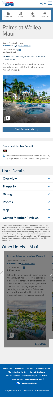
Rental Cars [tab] (45, 16)
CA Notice (43, 376)
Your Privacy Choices (29, 383)
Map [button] (6, 210)
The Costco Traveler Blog (18, 372)
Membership (19, 368)
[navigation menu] (50, 3)
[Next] (51, 273)
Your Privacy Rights (29, 376)
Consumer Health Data (33, 379)
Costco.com (7, 368)
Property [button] (9, 186)
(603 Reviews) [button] (24, 45)
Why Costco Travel (43, 368)
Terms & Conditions (37, 372)
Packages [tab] (8, 16)
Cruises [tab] (32, 16)
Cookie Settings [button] (17, 379)
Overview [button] (10, 178)
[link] (20, 50)
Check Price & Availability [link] (32, 129)
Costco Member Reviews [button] (21, 218)
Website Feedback (13, 376)
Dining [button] (7, 194)
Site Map (29, 368)
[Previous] (2, 273)
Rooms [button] (8, 202)
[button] (26, 99)
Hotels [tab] (20, 16)
